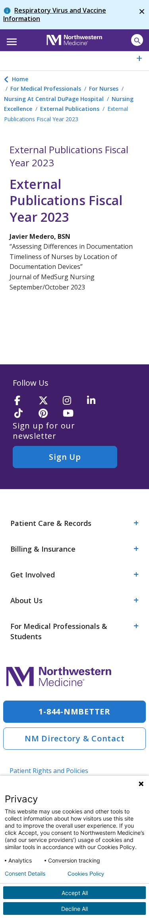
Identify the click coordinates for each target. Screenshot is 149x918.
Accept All (75, 892)
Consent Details (25, 873)
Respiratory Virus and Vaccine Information (54, 14)
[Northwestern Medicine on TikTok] (24, 414)
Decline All (74, 908)
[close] (142, 14)
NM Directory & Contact (75, 738)
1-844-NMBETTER (74, 711)
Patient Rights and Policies (49, 770)
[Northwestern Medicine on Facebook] (24, 401)
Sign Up (65, 456)
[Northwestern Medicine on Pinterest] (48, 414)
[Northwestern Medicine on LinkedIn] (96, 401)
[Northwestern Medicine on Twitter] (48, 401)
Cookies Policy (86, 873)
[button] (10, 39)
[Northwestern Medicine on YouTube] (72, 414)
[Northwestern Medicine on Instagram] (72, 401)
